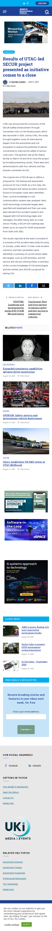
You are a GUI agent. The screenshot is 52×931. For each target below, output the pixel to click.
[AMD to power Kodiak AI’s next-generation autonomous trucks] (11, 630)
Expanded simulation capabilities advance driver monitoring (22, 370)
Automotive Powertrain (14, 873)
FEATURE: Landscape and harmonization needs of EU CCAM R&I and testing (14, 307)
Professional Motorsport (14, 878)
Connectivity (9, 52)
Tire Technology (10, 884)
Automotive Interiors (13, 862)
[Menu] (5, 11)
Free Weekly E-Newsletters (15, 786)
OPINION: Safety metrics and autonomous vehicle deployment (22, 417)
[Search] (46, 11)
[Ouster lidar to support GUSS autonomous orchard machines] (11, 648)
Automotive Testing (12, 867)
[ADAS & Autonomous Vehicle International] (26, 11)
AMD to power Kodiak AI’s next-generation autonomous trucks (35, 630)
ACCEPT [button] (26, 924)
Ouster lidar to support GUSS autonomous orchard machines (33, 647)
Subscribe (42, 3)
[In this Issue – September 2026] (11, 665)
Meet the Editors (11, 792)
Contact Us (8, 797)
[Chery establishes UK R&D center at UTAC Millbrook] (26, 441)
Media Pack (8, 803)
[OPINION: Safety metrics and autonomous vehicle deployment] (26, 394)
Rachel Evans (18, 82)
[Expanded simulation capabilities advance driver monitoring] (26, 348)
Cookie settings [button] (11, 924)
